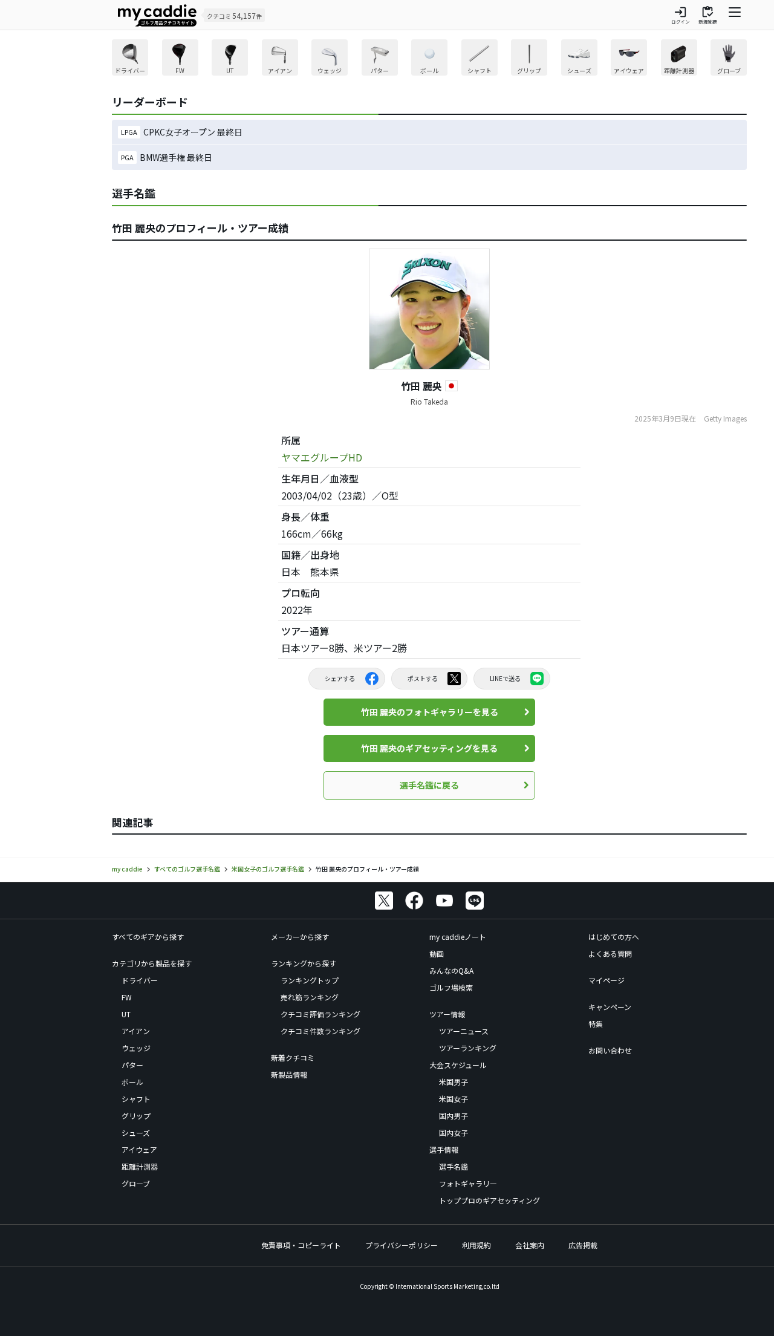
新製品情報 (289, 1074)
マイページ (606, 980)
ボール (132, 1082)
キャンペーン (609, 1007)
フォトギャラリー (468, 1183)
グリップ (136, 1115)
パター (132, 1065)
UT (126, 1014)
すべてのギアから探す (148, 936)
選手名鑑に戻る (429, 785)
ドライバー (140, 980)
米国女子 (453, 1098)
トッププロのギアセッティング (489, 1200)
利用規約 (476, 1245)
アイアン (136, 1031)
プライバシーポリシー (401, 1245)
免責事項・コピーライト (301, 1245)
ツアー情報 (447, 1014)
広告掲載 (582, 1245)
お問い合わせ (610, 1050)
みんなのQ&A (451, 970)
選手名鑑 (453, 1166)
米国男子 (453, 1082)
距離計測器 (140, 1166)
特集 (595, 1023)
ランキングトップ (310, 980)
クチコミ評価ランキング (320, 1014)
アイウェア (139, 1149)
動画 (436, 953)
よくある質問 (610, 953)
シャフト (136, 1098)
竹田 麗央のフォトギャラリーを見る (429, 712)
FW (127, 997)
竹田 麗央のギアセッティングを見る (429, 748)
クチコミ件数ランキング (320, 1031)
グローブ (136, 1183)
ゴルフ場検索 (451, 987)
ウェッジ (136, 1048)
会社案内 (529, 1245)
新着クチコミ (292, 1057)
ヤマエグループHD (321, 457)
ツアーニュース (464, 1031)
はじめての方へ (613, 936)
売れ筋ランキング (310, 997)
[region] (429, 59)
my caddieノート (457, 936)
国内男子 (453, 1115)
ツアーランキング (467, 1048)
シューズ (136, 1132)
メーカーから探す (300, 936)
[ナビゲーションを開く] (735, 15)
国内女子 (453, 1132)
